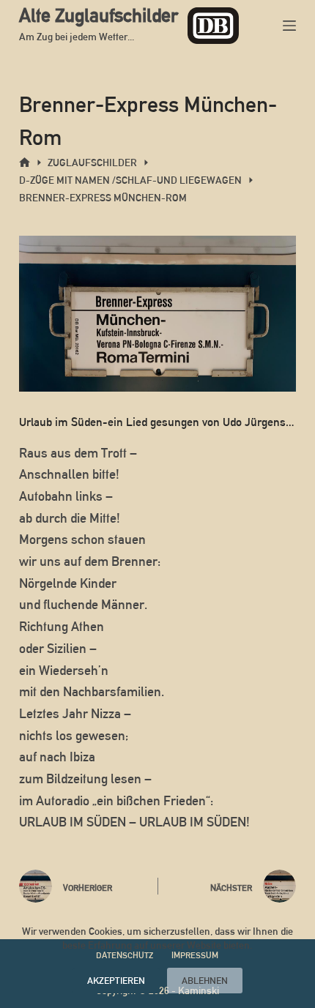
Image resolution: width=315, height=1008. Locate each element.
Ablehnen (205, 980)
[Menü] (289, 25)
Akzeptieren (116, 980)
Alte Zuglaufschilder (98, 15)
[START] (24, 162)
